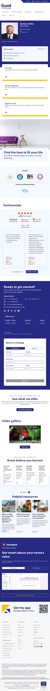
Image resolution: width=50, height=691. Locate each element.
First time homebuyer (6, 625)
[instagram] (15, 311)
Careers (19, 648)
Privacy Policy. (26, 685)
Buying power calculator (7, 657)
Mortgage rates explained (7, 634)
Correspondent (20, 632)
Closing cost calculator (7, 650)
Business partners (21, 621)
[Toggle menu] (15, 15)
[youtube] (19, 311)
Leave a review (31, 272)
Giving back (20, 643)
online (6, 636)
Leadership (20, 641)
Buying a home (5, 12)
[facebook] (8, 311)
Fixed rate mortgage (6, 629)
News (19, 645)
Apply (4, 636)
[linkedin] (5, 311)
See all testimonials (16, 271)
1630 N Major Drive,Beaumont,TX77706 (15, 53)
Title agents (20, 629)
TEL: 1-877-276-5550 (21, 666)
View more (25, 447)
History (19, 638)
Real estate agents (21, 627)
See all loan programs (25, 409)
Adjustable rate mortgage (7, 632)
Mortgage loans (28, 12)
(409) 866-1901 (9, 58)
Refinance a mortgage (17, 12)
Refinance (34, 348)
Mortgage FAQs (35, 632)
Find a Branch (37, 1)
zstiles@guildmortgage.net (12, 55)
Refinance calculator (6, 652)
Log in (29, 1)
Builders (19, 625)
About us (4, 15)
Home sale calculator (6, 655)
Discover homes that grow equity (25, 595)
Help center (11, 15)
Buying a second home (7, 627)
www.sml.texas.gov (5, 667)
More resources (23, 492)
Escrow (34, 634)
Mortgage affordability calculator (8, 645)
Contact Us (45, 1)
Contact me (25, 381)
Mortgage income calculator (7, 648)
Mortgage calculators (39, 12)
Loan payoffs (35, 629)
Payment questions (36, 625)
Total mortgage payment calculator (9, 643)
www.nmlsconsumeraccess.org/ (30, 674)
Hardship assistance (36, 627)
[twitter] (12, 311)
